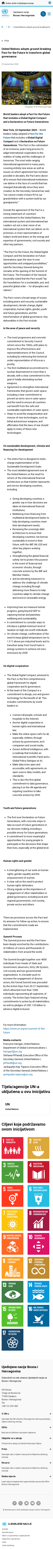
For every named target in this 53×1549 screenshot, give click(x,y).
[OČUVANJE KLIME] (13, 1292)
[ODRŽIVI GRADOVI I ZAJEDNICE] (13, 1268)
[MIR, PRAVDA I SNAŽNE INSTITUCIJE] (39, 1316)
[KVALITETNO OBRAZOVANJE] (39, 1172)
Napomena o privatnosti (11, 1539)
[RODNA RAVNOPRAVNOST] (13, 1196)
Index (4, 1542)
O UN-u (5, 1413)
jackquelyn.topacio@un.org (17, 1074)
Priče (4, 1449)
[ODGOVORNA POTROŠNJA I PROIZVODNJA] (39, 1268)
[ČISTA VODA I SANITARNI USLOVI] (39, 1196)
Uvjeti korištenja (8, 1545)
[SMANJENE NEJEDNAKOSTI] (39, 1244)
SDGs (4, 1427)
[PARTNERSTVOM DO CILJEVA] (13, 1340)
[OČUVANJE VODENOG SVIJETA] (39, 1292)
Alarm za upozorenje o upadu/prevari (16, 1536)
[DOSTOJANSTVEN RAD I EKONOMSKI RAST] (39, 1220)
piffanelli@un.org (12, 1063)
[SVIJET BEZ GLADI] (39, 1148)
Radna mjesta (8, 1476)
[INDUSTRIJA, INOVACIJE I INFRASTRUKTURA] (13, 1244)
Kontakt (5, 1529)
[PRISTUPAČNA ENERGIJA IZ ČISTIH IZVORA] (13, 1220)
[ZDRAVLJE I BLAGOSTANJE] (13, 1172)
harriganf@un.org (12, 1051)
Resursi (6, 1462)
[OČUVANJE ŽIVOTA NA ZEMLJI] (13, 1316)
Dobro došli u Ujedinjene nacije (19, 3)
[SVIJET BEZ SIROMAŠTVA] (13, 1148)
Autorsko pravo (7, 1532)
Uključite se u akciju (12, 1438)
